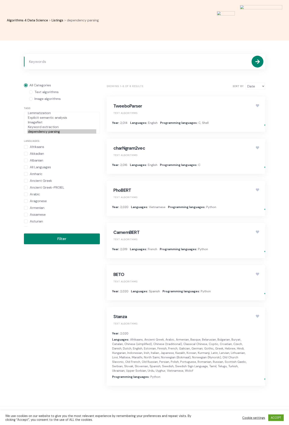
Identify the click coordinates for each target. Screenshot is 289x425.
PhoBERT (122, 190)
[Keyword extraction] (62, 127)
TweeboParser (127, 106)
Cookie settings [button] (253, 418)
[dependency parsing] (62, 131)
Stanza (120, 317)
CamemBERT (126, 232)
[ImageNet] (62, 122)
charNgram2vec (129, 148)
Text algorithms (125, 113)
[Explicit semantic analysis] (62, 117)
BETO (118, 274)
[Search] (257, 62)
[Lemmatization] (62, 113)
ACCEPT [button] (276, 417)
